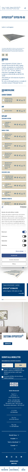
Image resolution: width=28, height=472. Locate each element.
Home (3, 7)
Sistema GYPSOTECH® (9, 285)
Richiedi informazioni (14, 470)
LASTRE (3, 8)
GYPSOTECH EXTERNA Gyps (10, 288)
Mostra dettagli (19, 251)
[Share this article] (25, 8)
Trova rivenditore (4, 470)
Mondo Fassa (13, 435)
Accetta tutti (14, 255)
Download (23, 470)
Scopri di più (8, 343)
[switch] (24, 236)
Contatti (13, 445)
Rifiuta (14, 264)
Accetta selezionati (14, 259)
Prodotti (7, 7)
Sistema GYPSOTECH (15, 7)
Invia (20, 365)
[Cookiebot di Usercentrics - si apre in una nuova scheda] (20, 207)
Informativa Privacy (14, 461)
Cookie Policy (14, 463)
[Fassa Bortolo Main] (14, 384)
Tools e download (13, 442)
